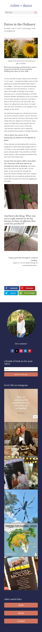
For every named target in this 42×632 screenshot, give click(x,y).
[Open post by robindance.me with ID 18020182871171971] (21, 573)
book (21, 605)
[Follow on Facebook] (12, 351)
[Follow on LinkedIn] (25, 351)
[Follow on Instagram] (21, 351)
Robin (8, 28)
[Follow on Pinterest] (29, 351)
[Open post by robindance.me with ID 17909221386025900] (21, 439)
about (21, 613)
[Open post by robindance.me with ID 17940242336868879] (21, 539)
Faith (33, 28)
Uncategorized (9, 31)
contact (21, 621)
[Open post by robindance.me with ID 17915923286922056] (21, 472)
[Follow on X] (16, 351)
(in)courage (27, 28)
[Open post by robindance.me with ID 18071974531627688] (21, 405)
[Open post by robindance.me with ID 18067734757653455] (21, 506)
